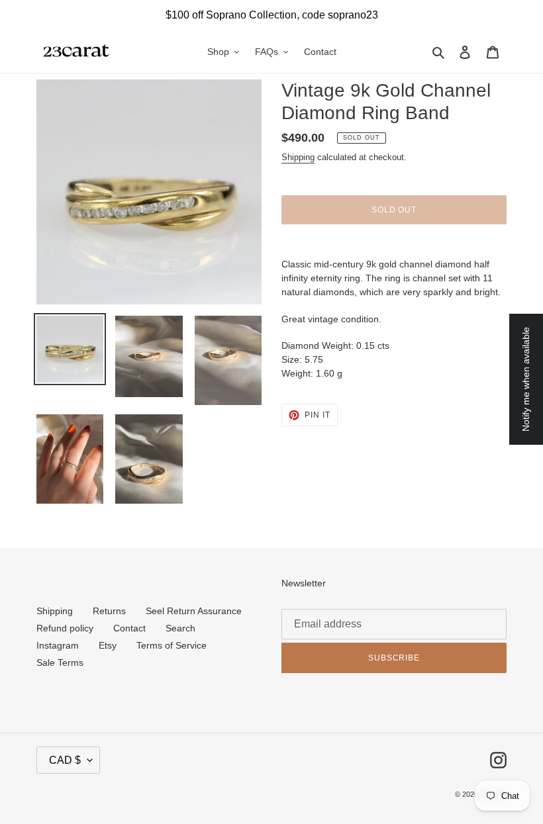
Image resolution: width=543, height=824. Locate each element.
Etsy (108, 645)
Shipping (298, 157)
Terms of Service (171, 645)
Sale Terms (59, 662)
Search (180, 628)
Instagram (57, 645)
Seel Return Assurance (194, 611)
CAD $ (65, 760)
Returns (109, 611)
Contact (129, 628)
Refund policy (64, 628)
